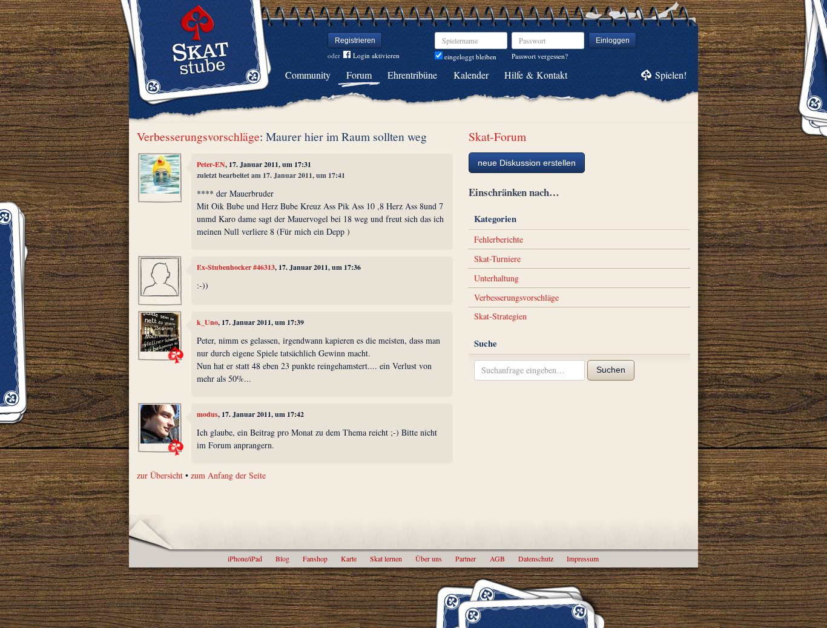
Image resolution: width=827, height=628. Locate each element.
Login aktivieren (376, 55)
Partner (465, 558)
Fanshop (315, 558)
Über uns (428, 558)
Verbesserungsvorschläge (198, 136)
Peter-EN (211, 164)
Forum (359, 74)
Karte (349, 558)
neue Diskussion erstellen (527, 163)
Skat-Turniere (497, 258)
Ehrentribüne (412, 74)
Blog (282, 558)
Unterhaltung (496, 278)
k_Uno (207, 322)
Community (308, 74)
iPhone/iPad (245, 558)
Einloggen (613, 40)
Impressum (583, 558)
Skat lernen (386, 558)
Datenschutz (535, 558)
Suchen (610, 370)
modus (207, 414)
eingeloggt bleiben (469, 56)
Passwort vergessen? (540, 56)
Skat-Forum (497, 136)
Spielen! (671, 74)
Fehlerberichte (498, 239)
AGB (497, 558)
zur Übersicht (160, 475)
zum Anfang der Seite (228, 475)
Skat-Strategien (500, 316)
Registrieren (355, 40)
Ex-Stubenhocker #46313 (236, 267)
